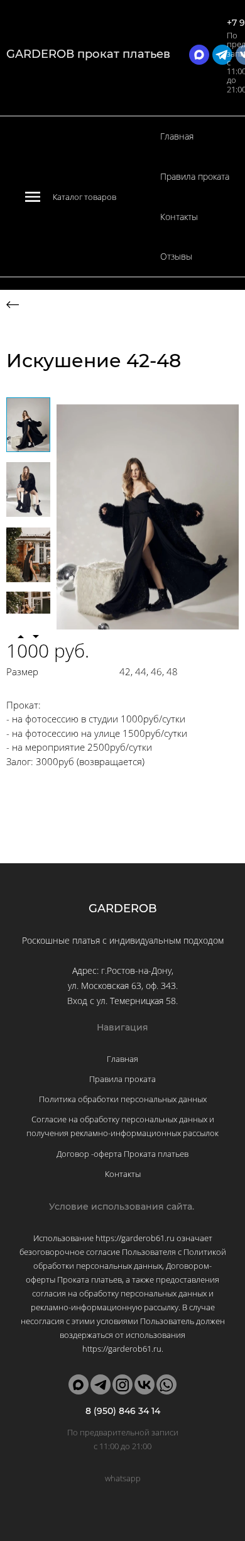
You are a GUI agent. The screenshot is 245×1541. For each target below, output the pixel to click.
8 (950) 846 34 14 (122, 1411)
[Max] (78, 1384)
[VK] (144, 1384)
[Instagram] (122, 1384)
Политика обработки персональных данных (123, 1099)
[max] (199, 55)
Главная (176, 136)
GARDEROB (123, 908)
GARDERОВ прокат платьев (88, 54)
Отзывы (176, 256)
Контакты (179, 217)
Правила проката (194, 176)
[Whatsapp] (166, 1384)
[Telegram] (100, 1384)
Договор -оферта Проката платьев (122, 1153)
